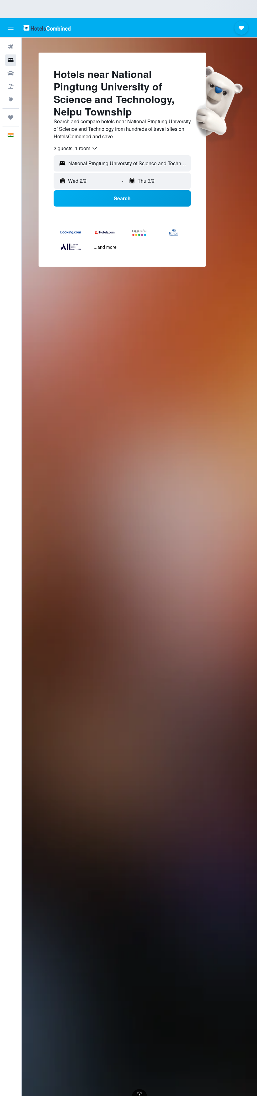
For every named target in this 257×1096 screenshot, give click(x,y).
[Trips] (11, 117)
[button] (11, 28)
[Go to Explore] (11, 99)
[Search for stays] (11, 60)
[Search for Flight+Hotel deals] (11, 86)
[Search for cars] (11, 73)
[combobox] (76, 148)
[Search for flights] (11, 47)
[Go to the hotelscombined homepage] (47, 28)
